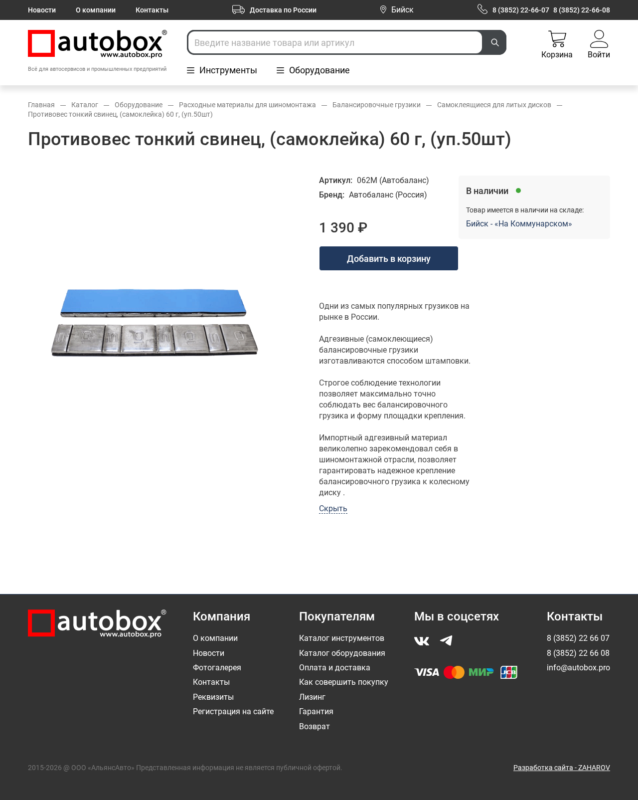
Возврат (314, 726)
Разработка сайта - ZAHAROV (561, 768)
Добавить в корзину (389, 258)
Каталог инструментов (341, 638)
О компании (96, 10)
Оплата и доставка (334, 667)
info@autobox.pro (578, 667)
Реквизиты (213, 697)
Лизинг (312, 697)
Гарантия (316, 711)
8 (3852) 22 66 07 (578, 638)
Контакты (152, 10)
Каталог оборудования (342, 653)
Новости (42, 10)
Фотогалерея (217, 667)
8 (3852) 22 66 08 (578, 653)
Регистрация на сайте (233, 711)
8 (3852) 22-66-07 (520, 10)
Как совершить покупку (343, 682)
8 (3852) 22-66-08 (581, 10)
